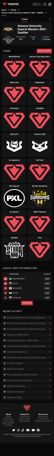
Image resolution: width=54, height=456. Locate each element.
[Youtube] (33, 430)
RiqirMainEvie (18, 279)
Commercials (24, 417)
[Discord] (28, 430)
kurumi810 (17, 288)
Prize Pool (20, 37)
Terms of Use (8, 421)
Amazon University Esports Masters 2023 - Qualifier (22, 13)
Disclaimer (8, 425)
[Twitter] (13, 430)
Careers (8, 417)
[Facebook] (38, 430)
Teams (24, 19)
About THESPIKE (8, 423)
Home (4, 10)
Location (45, 37)
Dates (8, 37)
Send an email (24, 419)
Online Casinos (43, 419)
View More (27, 303)
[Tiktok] (23, 430)
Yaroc (15, 283)
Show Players (44, 51)
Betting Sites (43, 417)
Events (13, 10)
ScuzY (15, 293)
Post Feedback (24, 421)
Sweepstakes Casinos (43, 421)
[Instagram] (18, 430)
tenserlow (16, 298)
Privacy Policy (8, 419)
